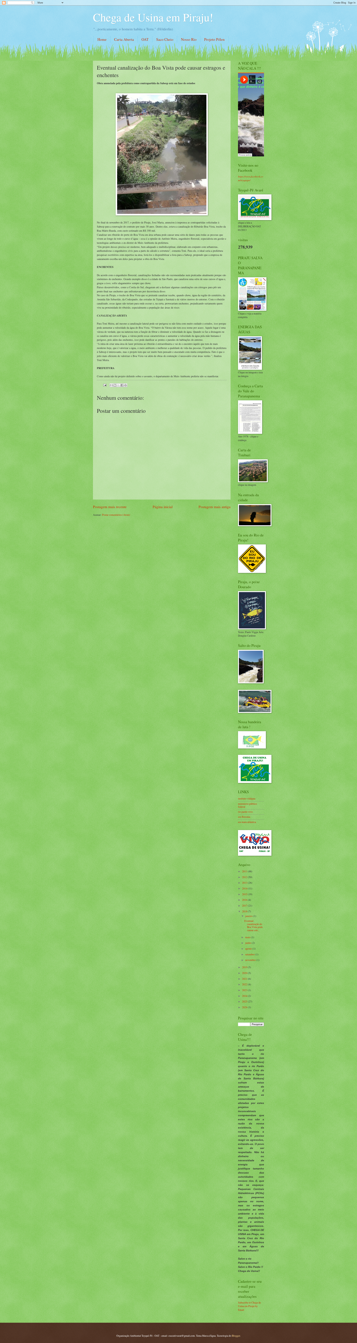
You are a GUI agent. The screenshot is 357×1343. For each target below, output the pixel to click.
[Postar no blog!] (115, 385)
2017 (245, 905)
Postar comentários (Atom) (116, 514)
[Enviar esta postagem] (104, 385)
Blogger (236, 1335)
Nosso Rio (189, 39)
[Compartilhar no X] (118, 385)
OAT (145, 39)
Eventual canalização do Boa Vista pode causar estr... (253, 925)
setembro (250, 954)
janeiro (249, 916)
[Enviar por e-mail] (111, 385)
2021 (245, 978)
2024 (245, 996)
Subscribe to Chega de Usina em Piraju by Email (249, 1306)
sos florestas (244, 816)
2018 (245, 911)
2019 (245, 967)
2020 (245, 973)
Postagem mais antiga (215, 506)
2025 (245, 1001)
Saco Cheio (164, 39)
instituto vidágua (246, 798)
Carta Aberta (124, 39)
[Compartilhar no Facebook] (122, 385)
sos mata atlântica (247, 822)
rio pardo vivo (245, 811)
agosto (249, 948)
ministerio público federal (247, 805)
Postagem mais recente (110, 506)
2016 (245, 900)
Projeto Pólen (214, 39)
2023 (245, 990)
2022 (245, 984)
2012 (245, 877)
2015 (245, 894)
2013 (245, 882)
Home (102, 39)
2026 (245, 1007)
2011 (245, 871)
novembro (250, 960)
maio (248, 937)
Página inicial (163, 506)
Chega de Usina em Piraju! (153, 17)
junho (248, 943)
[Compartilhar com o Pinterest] (125, 385)
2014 (245, 888)
